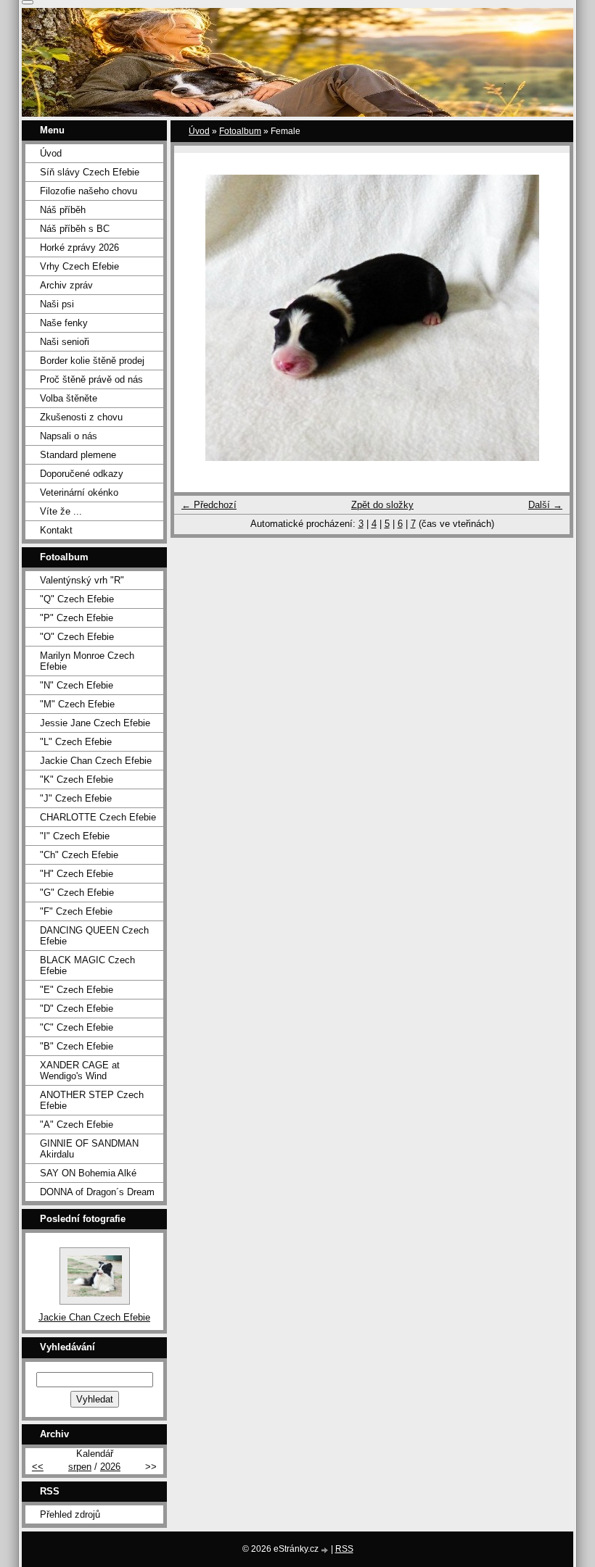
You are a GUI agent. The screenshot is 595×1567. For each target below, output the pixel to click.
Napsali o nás (68, 436)
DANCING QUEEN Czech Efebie (94, 936)
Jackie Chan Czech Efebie (96, 760)
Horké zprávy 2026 (79, 247)
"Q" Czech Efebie (77, 599)
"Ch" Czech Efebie (79, 854)
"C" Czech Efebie (76, 1027)
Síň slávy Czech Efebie (89, 172)
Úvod (199, 131)
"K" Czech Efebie (76, 779)
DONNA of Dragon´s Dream (97, 1191)
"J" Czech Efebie (76, 798)
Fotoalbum (240, 131)
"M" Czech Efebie (77, 704)
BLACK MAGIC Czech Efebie (87, 965)
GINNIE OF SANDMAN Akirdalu (89, 1149)
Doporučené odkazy (81, 473)
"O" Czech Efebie (77, 636)
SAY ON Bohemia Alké (88, 1173)
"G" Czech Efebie (77, 892)
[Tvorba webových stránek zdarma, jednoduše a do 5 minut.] (326, 1550)
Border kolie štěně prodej (92, 360)
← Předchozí (209, 504)
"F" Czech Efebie (76, 911)
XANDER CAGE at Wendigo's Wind (80, 1070)
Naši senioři (64, 341)
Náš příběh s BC (75, 228)
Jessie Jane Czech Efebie (95, 723)
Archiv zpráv (66, 285)
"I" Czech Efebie (75, 836)
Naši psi (57, 304)
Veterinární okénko (79, 492)
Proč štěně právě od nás (91, 379)
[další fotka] (546, 318)
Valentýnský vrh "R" (82, 580)
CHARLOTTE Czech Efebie (98, 817)
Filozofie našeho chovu (88, 191)
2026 (110, 1466)
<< (38, 1466)
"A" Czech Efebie (76, 1124)
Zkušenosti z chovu (81, 417)
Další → (545, 504)
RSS (344, 1549)
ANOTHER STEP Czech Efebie (92, 1100)
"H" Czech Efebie (76, 873)
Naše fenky (64, 322)
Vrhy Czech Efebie (79, 266)
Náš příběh (63, 209)
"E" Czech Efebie (76, 989)
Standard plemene (78, 454)
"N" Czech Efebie (76, 685)
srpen (79, 1466)
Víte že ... (61, 511)
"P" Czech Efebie (76, 617)
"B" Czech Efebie (76, 1046)
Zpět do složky (382, 504)
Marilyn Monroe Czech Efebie (87, 661)
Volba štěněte (68, 398)
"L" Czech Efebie (76, 741)
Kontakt (56, 530)
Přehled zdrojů (70, 1514)
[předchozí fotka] (197, 318)
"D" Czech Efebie (76, 1008)
